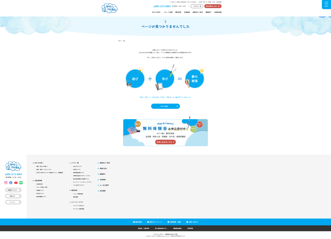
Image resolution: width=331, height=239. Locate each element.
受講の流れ (103, 168)
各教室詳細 (218, 12)
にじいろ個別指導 (78, 194)
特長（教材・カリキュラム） (44, 169)
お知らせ (12, 196)
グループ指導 (168, 12)
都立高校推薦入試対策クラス (81, 179)
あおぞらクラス (77, 166)
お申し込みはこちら (164, 142)
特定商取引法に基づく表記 (171, 234)
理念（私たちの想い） (42, 166)
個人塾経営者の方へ (161, 228)
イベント (12, 202)
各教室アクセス (12, 190)
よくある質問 (104, 185)
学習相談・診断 (175, 222)
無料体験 (138, 222)
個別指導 (178, 12)
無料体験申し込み (211, 6)
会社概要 (103, 191)
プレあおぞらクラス (78, 185)
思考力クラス (77, 169)
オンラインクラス (77, 202)
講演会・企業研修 (143, 228)
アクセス (196, 6)
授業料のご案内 (198, 12)
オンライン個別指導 (78, 209)
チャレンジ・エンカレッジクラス (82, 182)
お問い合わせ (193, 222)
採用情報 (190, 228)
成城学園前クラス (41, 196)
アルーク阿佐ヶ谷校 (41, 187)
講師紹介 (208, 12)
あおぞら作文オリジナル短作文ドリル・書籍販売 (49, 172)
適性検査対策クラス (78, 172)
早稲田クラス (40, 190)
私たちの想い (156, 12)
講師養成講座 (177, 228)
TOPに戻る (164, 106)
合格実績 (187, 12)
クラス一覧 (75, 163)
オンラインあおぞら (78, 205)
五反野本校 (39, 184)
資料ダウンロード (156, 222)
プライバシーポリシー (159, 234)
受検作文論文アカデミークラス (81, 176)
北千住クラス (40, 193)
